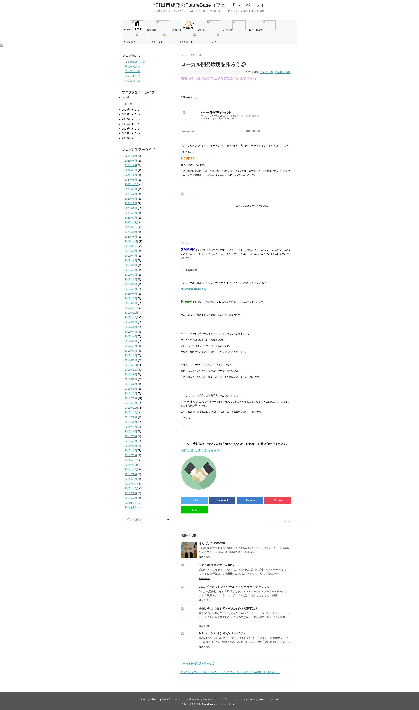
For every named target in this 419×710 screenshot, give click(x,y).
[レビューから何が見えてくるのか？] (189, 640)
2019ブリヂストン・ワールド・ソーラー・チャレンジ (234, 586)
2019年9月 (131, 251)
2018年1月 (131, 303)
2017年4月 (131, 346)
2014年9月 (131, 474)
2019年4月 (131, 270)
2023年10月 (132, 184)
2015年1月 (131, 455)
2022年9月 (131, 198)
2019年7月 (131, 255)
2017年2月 (131, 355)
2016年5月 (131, 388)
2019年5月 (131, 265)
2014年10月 (132, 469)
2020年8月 (131, 232)
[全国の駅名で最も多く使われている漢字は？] (189, 615)
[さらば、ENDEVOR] (189, 550)
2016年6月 (131, 384)
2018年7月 (131, 289)
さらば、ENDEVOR (212, 543)
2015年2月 (131, 450)
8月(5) (128, 103)
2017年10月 (132, 317)
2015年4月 (131, 441)
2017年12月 (132, 308)
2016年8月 (131, 379)
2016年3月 (131, 393)
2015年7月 (131, 426)
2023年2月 (131, 194)
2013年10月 (132, 488)
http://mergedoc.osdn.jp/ (193, 288)
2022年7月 (131, 203)
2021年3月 (131, 217)
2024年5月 (131, 179)
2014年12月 (132, 460)
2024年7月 (131, 170)
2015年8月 (131, 422)
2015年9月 (131, 417)
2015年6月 (131, 431)
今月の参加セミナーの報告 (216, 565)
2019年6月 (131, 260)
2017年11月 (131, 312)
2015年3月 (131, 445)
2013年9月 (131, 493)
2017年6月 (131, 336)
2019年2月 (131, 279)
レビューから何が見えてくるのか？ (222, 633)
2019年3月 (131, 274)
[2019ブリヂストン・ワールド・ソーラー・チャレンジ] (189, 593)
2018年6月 (131, 293)
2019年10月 (132, 246)
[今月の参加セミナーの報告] (189, 572)
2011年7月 (131, 502)
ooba (287, 521)
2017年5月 (131, 341)
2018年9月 (131, 284)
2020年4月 (131, 236)
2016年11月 (131, 365)
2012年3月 (131, 498)
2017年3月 (131, 350)
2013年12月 (132, 483)
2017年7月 (131, 331)
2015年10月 (132, 412)
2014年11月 (131, 464)
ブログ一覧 (266, 72)
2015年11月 (131, 407)
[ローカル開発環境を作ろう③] (250, 500)
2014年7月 (131, 479)
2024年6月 (131, 175)
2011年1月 (131, 507)
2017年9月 (131, 322)
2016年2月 (131, 398)
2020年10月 (132, 227)
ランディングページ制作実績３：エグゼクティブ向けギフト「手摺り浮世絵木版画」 (230, 672)
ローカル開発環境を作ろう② (216, 112)
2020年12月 (132, 222)
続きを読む (204, 556)
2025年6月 (131, 160)
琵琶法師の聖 (282, 72)
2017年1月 (131, 360)
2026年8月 (131, 156)
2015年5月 (131, 436)
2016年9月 (131, 374)
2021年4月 (131, 213)
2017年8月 (131, 327)
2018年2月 (131, 298)
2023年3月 (131, 189)
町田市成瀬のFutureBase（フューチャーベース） (213, 704)
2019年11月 (131, 241)
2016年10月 (132, 369)
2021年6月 (131, 208)
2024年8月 (131, 165)
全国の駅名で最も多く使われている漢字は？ (228, 608)
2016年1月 (131, 403)
